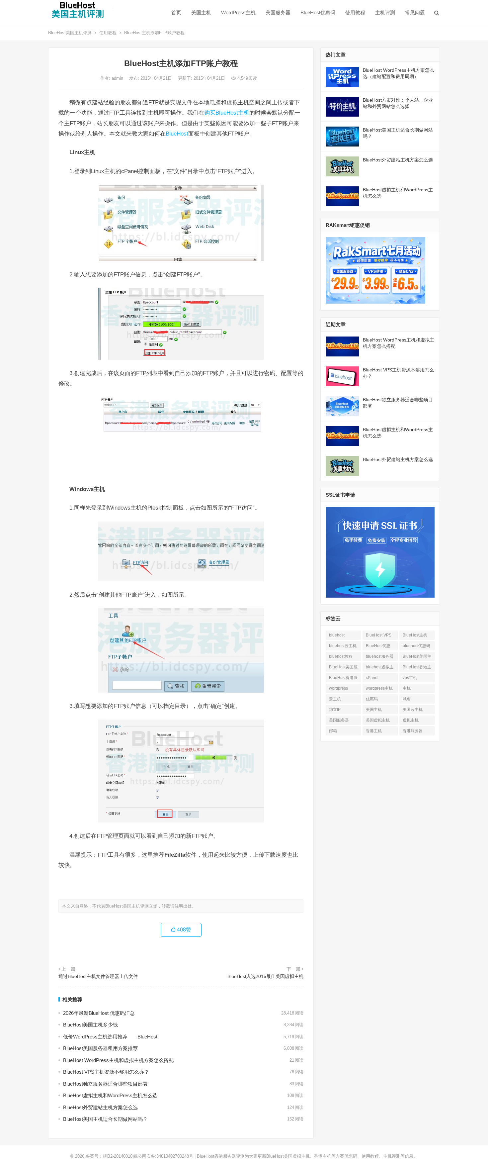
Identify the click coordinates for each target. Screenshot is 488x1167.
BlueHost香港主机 (417, 668)
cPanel (372, 677)
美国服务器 (278, 12)
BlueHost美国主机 (417, 657)
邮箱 (333, 731)
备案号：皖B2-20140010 (109, 1156)
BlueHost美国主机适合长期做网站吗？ (105, 1119)
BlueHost (177, 134)
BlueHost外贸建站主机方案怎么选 (100, 1107)
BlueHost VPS (378, 635)
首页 (176, 12)
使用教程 (355, 12)
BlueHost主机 (415, 635)
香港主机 (374, 731)
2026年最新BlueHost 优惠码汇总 (99, 1013)
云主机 (335, 699)
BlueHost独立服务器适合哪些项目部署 (105, 1084)
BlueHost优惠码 (317, 12)
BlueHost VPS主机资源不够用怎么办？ (106, 1072)
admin (118, 78)
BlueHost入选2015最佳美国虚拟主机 (265, 976)
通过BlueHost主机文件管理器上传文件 (98, 976)
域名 (407, 699)
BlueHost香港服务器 (343, 678)
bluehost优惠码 (416, 645)
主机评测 (385, 12)
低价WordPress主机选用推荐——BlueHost (110, 1036)
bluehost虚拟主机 (379, 668)
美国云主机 (413, 709)
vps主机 (410, 677)
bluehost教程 (341, 656)
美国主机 (201, 12)
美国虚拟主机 (378, 720)
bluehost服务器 (379, 656)
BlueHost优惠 (378, 645)
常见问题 (415, 12)
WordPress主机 (238, 12)
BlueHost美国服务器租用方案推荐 (100, 1048)
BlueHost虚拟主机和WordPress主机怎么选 (110, 1095)
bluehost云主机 (343, 645)
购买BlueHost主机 (226, 113)
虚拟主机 (411, 720)
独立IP (335, 709)
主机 (407, 688)
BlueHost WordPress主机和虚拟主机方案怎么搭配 (118, 1060)
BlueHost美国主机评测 (70, 32)
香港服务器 (413, 731)
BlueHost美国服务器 (343, 668)
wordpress (338, 688)
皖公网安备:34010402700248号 (163, 1156)
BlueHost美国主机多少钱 (90, 1024)
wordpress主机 (379, 688)
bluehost (337, 635)
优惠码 (372, 699)
